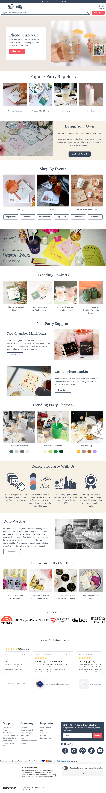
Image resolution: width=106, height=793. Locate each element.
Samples (43, 735)
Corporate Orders (46, 738)
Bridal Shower (44, 217)
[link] (53, 684)
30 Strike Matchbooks (40, 111)
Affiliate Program (26, 733)
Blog (41, 730)
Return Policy (7, 741)
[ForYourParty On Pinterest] (82, 750)
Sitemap (6, 746)
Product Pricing (8, 743)
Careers (23, 743)
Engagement (11, 217)
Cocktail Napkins (15, 111)
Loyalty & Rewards (26, 730)
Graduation (78, 217)
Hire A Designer (45, 727)
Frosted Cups (65, 111)
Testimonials (24, 735)
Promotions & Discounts (28, 741)
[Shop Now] (53, 43)
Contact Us (7, 727)
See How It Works (78, 154)
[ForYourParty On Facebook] (65, 750)
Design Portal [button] (97, 12)
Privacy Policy (33, 761)
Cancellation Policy (9, 738)
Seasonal (27, 217)
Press (22, 738)
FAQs (5, 730)
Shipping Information (10, 735)
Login (100, 8)
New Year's (95, 217)
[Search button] (88, 12)
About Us (23, 727)
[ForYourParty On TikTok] (91, 750)
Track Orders (7, 733)
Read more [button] (15, 672)
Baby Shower (61, 217)
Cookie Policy (17, 761)
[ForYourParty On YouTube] (100, 750)
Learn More (11, 552)
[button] (4, 672)
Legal (25, 761)
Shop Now (16, 51)
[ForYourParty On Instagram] (74, 750)
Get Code (97, 735)
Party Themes (44, 733)
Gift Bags (91, 111)
